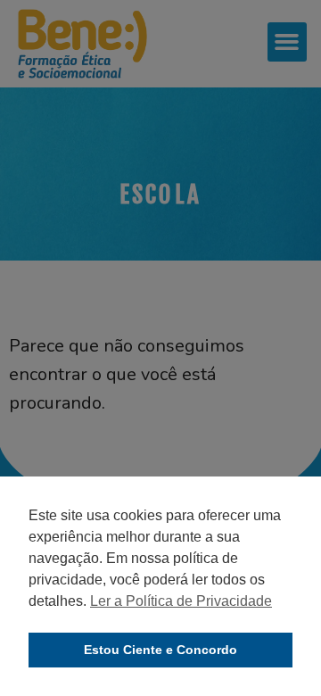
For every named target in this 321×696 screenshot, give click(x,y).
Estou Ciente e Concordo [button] (160, 649)
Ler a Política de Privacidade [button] (181, 601)
